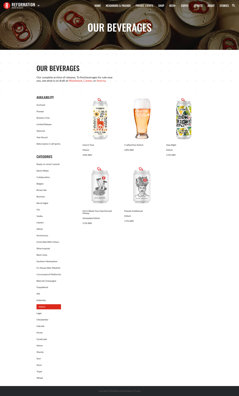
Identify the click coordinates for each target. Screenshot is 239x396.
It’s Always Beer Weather (48, 267)
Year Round (42, 137)
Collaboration (43, 177)
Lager (39, 313)
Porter (40, 332)
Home (97, 5)
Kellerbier (41, 300)
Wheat (40, 377)
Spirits (198, 5)
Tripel (39, 371)
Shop (161, 5)
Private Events (144, 5)
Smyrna (101, 80)
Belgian (40, 183)
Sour (39, 358)
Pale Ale (40, 326)
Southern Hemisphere (47, 261)
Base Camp (42, 254)
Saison (40, 345)
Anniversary (42, 235)
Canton (87, 80)
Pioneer (40, 111)
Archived (41, 105)
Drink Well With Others (48, 242)
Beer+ (172, 5)
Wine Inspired (43, 248)
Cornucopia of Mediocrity (49, 274)
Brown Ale (41, 190)
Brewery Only (43, 117)
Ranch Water (43, 170)
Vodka (40, 216)
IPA (38, 293)
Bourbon (41, 196)
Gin (38, 209)
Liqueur (40, 222)
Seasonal (41, 130)
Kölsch (42, 306)
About (211, 5)
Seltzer (40, 229)
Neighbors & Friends (118, 5)
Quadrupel (42, 339)
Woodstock (75, 80)
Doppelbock (42, 287)
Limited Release (44, 124)
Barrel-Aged (42, 203)
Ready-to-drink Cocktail (48, 164)
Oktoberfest (42, 319)
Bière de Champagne (46, 280)
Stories (224, 5)
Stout (39, 365)
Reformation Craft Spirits (48, 143)
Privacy (137, 391)
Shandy (40, 352)
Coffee (185, 5)
